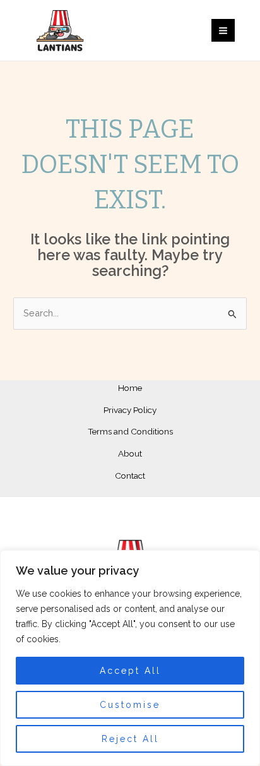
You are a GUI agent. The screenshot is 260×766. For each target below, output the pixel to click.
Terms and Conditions (130, 431)
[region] (130, 658)
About (130, 453)
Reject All (130, 739)
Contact (130, 475)
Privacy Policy (130, 410)
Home (130, 388)
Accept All (130, 671)
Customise (130, 705)
